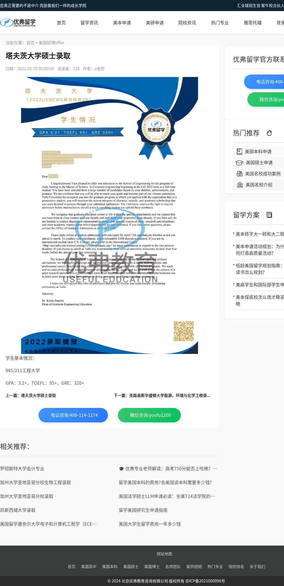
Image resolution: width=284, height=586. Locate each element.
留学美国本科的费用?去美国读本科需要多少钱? (165, 482)
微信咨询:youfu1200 (150, 415)
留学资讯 (89, 22)
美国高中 (89, 567)
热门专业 (220, 22)
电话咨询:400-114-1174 (74, 415)
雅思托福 (253, 22)
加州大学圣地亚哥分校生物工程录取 (35, 482)
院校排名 (236, 567)
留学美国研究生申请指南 (143, 510)
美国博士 (152, 567)
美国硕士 (131, 567)
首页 (61, 22)
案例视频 (194, 567)
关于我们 (257, 567)
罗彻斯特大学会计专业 (22, 468)
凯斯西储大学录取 (18, 510)
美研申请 (155, 22)
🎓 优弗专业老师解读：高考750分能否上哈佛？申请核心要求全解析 (169, 468)
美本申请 (122, 22)
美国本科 (110, 567)
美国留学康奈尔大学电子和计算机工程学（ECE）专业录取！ (50, 524)
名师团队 (173, 567)
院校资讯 (187, 22)
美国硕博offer (51, 43)
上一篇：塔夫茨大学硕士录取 (31, 395)
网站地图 (164, 554)
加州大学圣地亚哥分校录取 (26, 496)
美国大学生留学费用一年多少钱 (150, 524)
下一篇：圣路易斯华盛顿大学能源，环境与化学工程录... (162, 395)
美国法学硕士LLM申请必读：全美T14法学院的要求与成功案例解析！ (169, 496)
